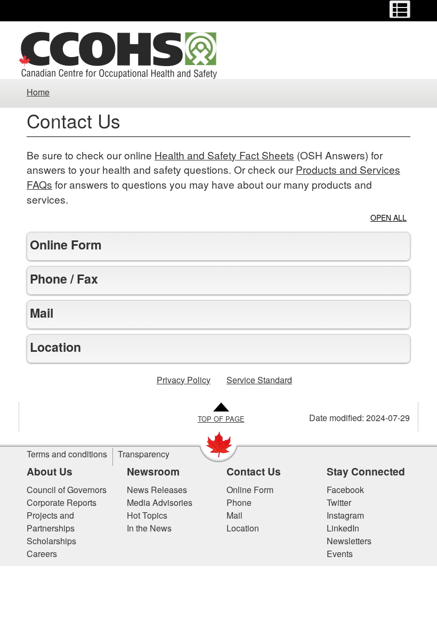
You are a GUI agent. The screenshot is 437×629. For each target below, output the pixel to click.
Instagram (345, 515)
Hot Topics (147, 515)
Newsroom (153, 471)
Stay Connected (366, 471)
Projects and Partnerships (51, 521)
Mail (234, 515)
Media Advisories (159, 502)
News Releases (157, 489)
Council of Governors (67, 489)
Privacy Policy (184, 380)
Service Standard (259, 380)
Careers (42, 553)
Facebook (345, 489)
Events (340, 553)
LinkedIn (343, 528)
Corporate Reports (61, 502)
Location (242, 528)
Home (38, 92)
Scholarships (51, 541)
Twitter (339, 502)
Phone (239, 502)
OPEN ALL (388, 218)
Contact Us (253, 471)
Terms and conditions (67, 454)
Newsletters (349, 541)
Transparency (143, 454)
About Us (49, 471)
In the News (149, 528)
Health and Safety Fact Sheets (224, 155)
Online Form (249, 489)
